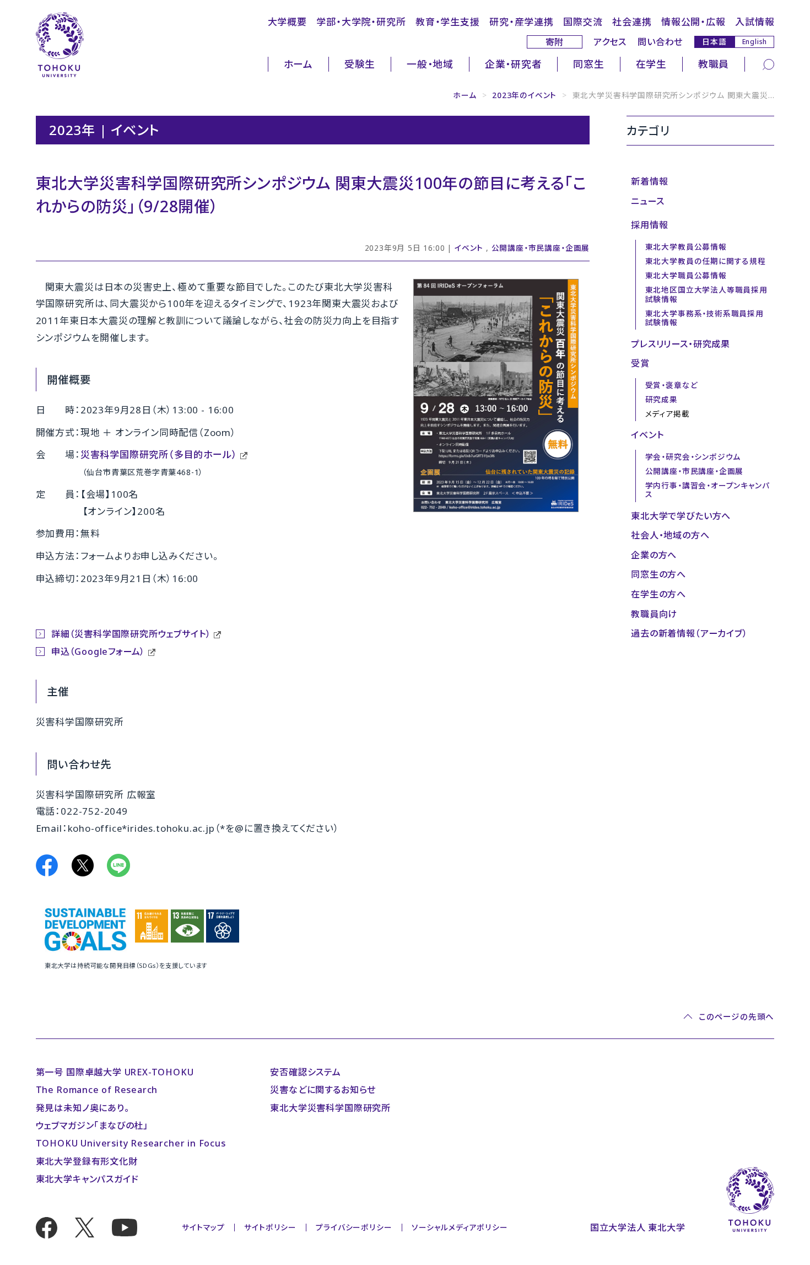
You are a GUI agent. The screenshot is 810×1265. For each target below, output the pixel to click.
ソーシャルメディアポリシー (460, 1227)
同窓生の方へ (658, 574)
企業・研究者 (513, 64)
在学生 (651, 64)
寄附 (555, 42)
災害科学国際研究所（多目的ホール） (158, 454)
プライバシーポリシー (354, 1227)
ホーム (298, 64)
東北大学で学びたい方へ (681, 516)
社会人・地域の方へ (670, 535)
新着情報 (649, 181)
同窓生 (588, 64)
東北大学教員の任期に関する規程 (705, 261)
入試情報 (754, 21)
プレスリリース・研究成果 (680, 344)
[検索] (768, 64)
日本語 (714, 41)
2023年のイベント (524, 95)
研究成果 (661, 399)
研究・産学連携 (521, 21)
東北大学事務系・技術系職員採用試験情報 (704, 318)
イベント (469, 248)
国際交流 (582, 21)
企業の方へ (654, 555)
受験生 (359, 64)
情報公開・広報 (693, 21)
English (755, 41)
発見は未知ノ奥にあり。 (82, 1108)
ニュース (647, 201)
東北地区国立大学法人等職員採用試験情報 (706, 294)
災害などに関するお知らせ (323, 1090)
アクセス (610, 42)
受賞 (640, 363)
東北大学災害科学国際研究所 (330, 1108)
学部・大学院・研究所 (361, 21)
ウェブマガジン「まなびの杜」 (92, 1125)
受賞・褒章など (671, 385)
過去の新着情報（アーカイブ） (689, 633)
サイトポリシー (270, 1227)
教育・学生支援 (447, 21)
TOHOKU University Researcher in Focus (131, 1143)
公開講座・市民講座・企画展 (541, 248)
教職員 (713, 64)
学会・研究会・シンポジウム (693, 456)
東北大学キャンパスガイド (87, 1179)
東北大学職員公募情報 (686, 275)
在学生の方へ (658, 594)
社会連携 (631, 21)
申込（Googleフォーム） (98, 651)
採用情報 (649, 225)
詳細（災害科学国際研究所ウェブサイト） (130, 634)
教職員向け (654, 614)
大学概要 (287, 21)
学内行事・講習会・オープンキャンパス (707, 490)
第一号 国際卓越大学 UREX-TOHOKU (115, 1072)
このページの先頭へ (736, 1016)
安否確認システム (305, 1072)
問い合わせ (660, 42)
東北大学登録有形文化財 (87, 1161)
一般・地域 (430, 64)
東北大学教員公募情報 (686, 246)
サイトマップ (203, 1227)
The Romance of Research (97, 1090)
